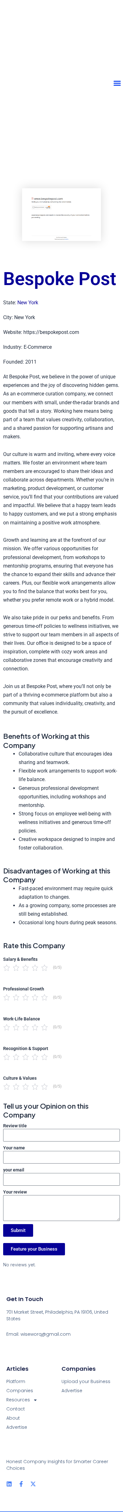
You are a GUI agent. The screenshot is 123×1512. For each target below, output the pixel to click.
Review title (15, 1125)
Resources (18, 1400)
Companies (19, 1390)
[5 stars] (44, 967)
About (13, 1418)
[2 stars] (16, 967)
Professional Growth (23, 988)
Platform (15, 1381)
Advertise (16, 1427)
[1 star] (6, 967)
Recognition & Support (25, 1048)
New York (27, 303)
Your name (14, 1147)
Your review (15, 1191)
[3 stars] (25, 967)
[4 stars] (35, 967)
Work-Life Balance (21, 1018)
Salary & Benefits (20, 959)
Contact (15, 1409)
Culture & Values (20, 1078)
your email (13, 1169)
